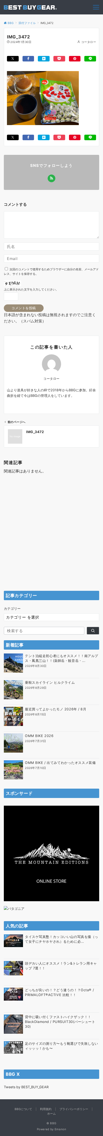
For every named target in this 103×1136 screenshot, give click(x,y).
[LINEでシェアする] (90, 58)
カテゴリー (12, 608)
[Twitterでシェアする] (13, 58)
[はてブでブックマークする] (44, 58)
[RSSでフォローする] (51, 178)
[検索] (93, 630)
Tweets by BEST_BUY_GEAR (26, 1087)
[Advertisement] (51, 533)
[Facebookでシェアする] (28, 58)
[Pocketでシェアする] (59, 58)
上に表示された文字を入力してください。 (31, 289)
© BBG (51, 1123)
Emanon (60, 1129)
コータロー (88, 42)
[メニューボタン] (96, 7)
